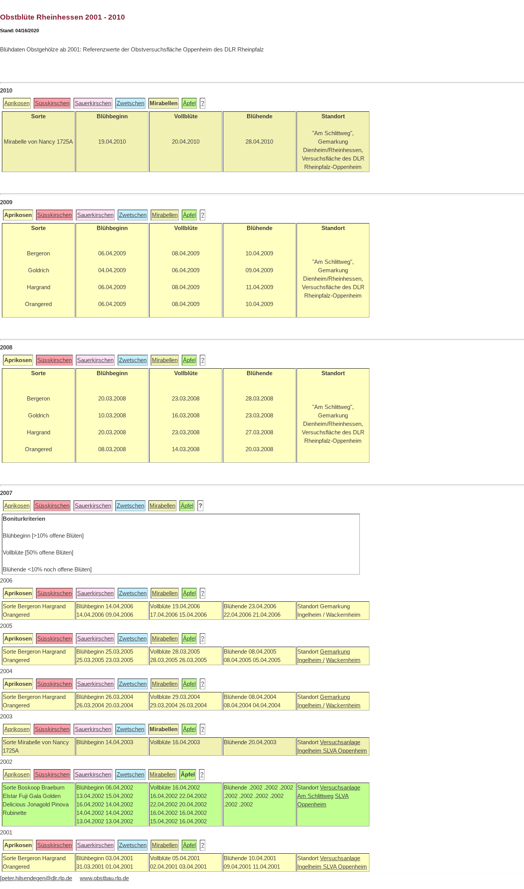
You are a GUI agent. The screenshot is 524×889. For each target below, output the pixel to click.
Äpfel (189, 103)
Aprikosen (17, 103)
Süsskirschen (52, 103)
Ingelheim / (311, 660)
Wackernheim (343, 660)
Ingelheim (310, 751)
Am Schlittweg (315, 796)
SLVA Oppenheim (345, 751)
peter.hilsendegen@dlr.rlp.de (37, 878)
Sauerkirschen (93, 103)
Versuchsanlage (340, 742)
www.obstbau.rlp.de (104, 878)
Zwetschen (130, 103)
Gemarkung (335, 652)
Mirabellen (165, 215)
